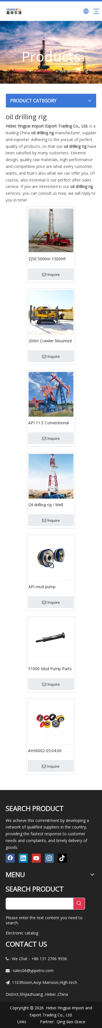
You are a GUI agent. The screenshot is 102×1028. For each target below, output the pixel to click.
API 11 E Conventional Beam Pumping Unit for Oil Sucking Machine (50, 422)
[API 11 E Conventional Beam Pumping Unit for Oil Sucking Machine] (51, 394)
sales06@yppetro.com (33, 970)
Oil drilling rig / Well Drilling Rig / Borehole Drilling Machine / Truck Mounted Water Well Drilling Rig (49, 504)
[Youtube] (36, 858)
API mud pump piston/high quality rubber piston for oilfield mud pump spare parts (50, 586)
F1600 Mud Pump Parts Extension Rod (50, 668)
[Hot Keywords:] (79, 903)
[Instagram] (49, 858)
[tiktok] (62, 858)
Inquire (53, 274)
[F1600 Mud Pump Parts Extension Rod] (51, 639)
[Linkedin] (23, 858)
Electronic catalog (22, 933)
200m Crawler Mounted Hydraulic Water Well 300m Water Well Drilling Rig (50, 340)
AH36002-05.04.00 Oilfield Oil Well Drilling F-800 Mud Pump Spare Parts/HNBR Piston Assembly (49, 750)
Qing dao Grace (71, 1021)
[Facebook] (10, 858)
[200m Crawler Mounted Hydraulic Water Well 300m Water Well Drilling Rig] (51, 312)
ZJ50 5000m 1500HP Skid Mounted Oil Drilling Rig (50, 258)
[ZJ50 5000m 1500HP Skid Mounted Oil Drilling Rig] (51, 230)
